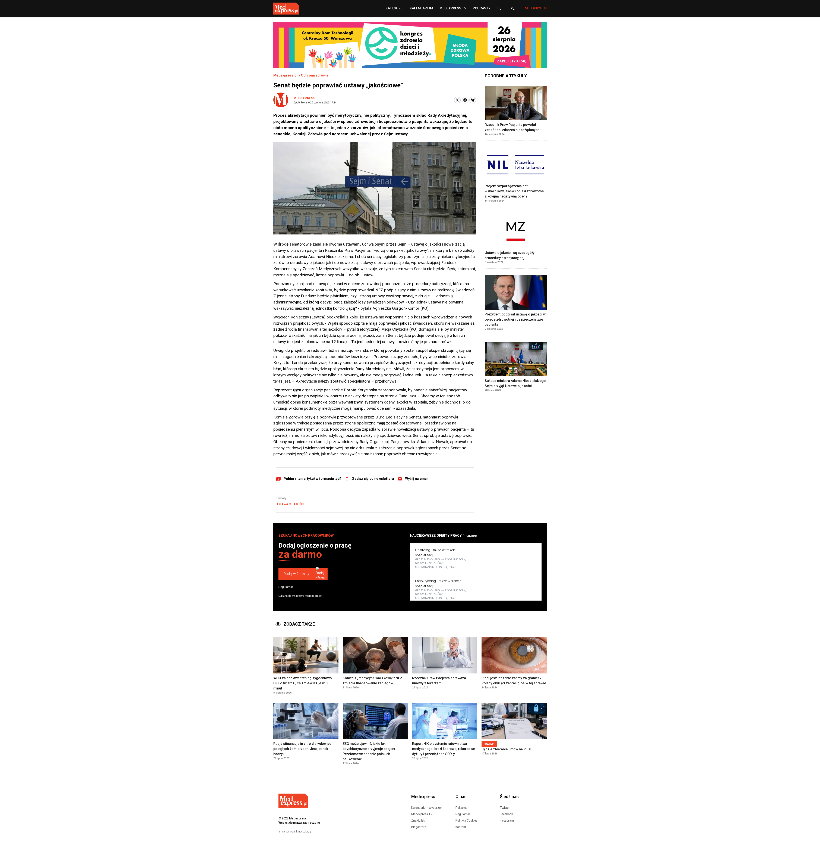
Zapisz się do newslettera (373, 479)
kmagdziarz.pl (304, 831)
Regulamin (285, 587)
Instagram (507, 820)
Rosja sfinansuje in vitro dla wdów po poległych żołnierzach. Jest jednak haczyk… (302, 749)
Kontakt (460, 827)
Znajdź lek (418, 820)
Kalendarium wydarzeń (426, 807)
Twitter (505, 807)
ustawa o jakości (290, 504)
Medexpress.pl (285, 75)
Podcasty (482, 8)
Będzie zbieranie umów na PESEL (508, 749)
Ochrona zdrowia (314, 75)
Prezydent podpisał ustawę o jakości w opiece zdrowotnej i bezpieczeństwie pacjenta (515, 319)
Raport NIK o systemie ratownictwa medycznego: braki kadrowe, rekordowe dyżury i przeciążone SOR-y (443, 749)
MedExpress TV (452, 8)
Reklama (461, 807)
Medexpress (304, 98)
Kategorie (394, 8)
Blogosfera (418, 827)
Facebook (506, 814)
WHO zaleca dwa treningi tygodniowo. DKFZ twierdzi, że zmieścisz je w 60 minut (303, 683)
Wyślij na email (416, 479)
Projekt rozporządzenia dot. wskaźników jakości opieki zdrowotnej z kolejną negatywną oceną (515, 191)
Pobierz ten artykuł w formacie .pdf (312, 479)
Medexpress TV (421, 814)
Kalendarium (421, 8)
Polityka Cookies (466, 820)
